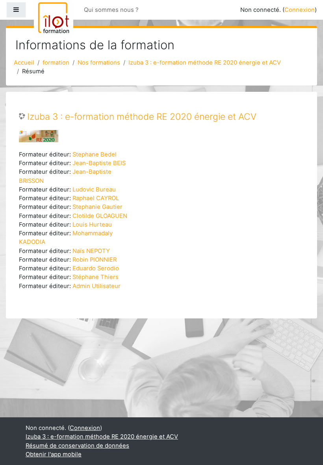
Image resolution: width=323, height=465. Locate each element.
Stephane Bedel (94, 154)
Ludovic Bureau (94, 189)
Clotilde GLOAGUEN (99, 215)
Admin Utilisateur (96, 286)
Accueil (24, 62)
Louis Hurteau (92, 224)
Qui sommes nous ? (111, 9)
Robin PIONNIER (94, 259)
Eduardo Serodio (95, 268)
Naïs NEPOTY (91, 251)
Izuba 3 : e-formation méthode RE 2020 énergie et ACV (204, 62)
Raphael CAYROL (95, 198)
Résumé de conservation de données (77, 445)
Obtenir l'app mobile (54, 454)
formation (56, 62)
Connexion (299, 9)
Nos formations (99, 62)
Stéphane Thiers (95, 277)
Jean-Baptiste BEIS (99, 163)
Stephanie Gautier (97, 206)
